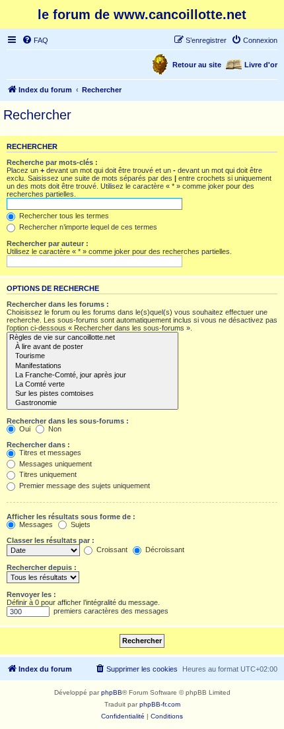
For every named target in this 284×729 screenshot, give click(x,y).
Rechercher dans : (38, 445)
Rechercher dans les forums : (58, 304)
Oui (23, 429)
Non (53, 429)
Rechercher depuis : (42, 567)
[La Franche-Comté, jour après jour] (92, 375)
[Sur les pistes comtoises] (92, 393)
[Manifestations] (92, 366)
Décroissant (163, 550)
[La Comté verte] (92, 384)
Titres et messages (49, 453)
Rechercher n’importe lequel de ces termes (87, 227)
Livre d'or (260, 65)
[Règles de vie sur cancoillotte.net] (92, 337)
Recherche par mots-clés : (52, 162)
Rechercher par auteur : (48, 243)
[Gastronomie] (92, 403)
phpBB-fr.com (159, 704)
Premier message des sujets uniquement (83, 486)
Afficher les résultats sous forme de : (71, 517)
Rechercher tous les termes (63, 216)
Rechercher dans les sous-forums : (68, 421)
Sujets (79, 524)
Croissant (110, 550)
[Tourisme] (92, 356)
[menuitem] (35, 40)
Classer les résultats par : (50, 540)
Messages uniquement (54, 464)
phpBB (111, 692)
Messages (35, 524)
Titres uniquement (47, 474)
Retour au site (196, 65)
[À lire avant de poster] (92, 347)
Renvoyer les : (31, 594)
